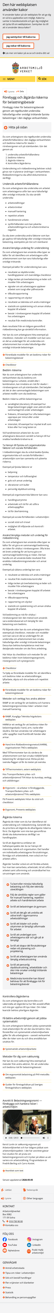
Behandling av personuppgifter (20, 1297)
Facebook (13, 1239)
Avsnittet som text (14, 1170)
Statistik (9, 1292)
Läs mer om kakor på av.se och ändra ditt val (27, 53)
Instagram (38, 1239)
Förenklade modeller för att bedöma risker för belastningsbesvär (28, 356)
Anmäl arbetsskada (14, 1268)
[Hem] (27, 67)
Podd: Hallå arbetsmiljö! (38, 1251)
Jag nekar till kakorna (18, 45)
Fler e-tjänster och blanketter (19, 1282)
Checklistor (10, 364)
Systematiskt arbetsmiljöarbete (20, 1048)
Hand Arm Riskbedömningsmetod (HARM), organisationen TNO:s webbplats (26, 746)
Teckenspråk (32, 1190)
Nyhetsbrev (14, 1250)
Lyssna (11, 91)
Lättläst (8, 1190)
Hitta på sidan (18, 127)
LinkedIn (37, 1245)
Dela (22, 91)
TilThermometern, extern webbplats (23, 769)
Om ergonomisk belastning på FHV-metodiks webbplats (27, 1076)
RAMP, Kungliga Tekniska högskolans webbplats (23, 718)
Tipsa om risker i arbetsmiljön (20, 1272)
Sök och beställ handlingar (18, 1277)
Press (8, 1287)
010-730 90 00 (16, 1221)
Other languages (35, 1198)
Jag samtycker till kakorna (21, 36)
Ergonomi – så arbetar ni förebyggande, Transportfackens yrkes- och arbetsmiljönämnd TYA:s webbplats (25, 791)
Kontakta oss (11, 1225)
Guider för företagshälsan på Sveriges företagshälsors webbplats (24, 1086)
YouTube (12, 1245)
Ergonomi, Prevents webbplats (20, 809)
